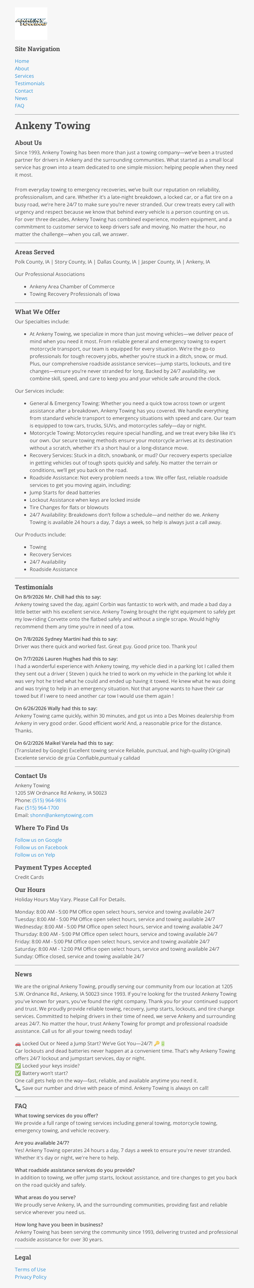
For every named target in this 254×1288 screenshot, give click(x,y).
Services (24, 75)
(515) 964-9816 (49, 800)
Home (22, 61)
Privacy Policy (30, 1276)
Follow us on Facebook (41, 847)
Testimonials (30, 83)
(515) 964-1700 (42, 807)
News (21, 98)
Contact (24, 90)
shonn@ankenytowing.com (61, 815)
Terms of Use (30, 1269)
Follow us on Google (38, 839)
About (22, 68)
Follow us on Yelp (35, 854)
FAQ (19, 105)
